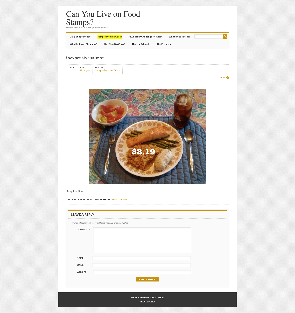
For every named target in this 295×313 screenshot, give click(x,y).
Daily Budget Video (80, 36)
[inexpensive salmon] (147, 187)
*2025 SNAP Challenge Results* (145, 36)
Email (80, 265)
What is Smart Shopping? (83, 44)
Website (81, 272)
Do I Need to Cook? (114, 44)
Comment (83, 229)
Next (223, 77)
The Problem (164, 44)
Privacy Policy (147, 302)
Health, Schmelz (141, 44)
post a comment (119, 199)
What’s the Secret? (179, 36)
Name (80, 258)
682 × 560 (85, 70)
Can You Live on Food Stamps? (103, 17)
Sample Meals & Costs (107, 70)
